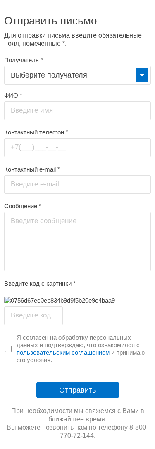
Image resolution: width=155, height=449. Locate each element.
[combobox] (77, 75)
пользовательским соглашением (63, 352)
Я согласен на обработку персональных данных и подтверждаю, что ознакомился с (78, 341)
